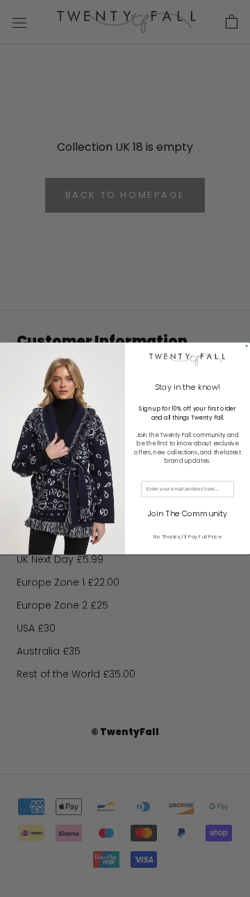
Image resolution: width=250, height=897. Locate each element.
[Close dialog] (246, 346)
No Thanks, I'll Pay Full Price (187, 537)
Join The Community (187, 514)
